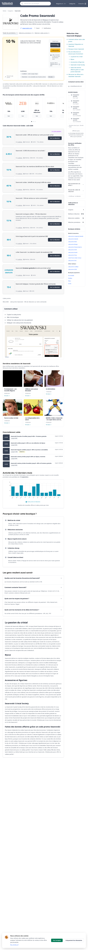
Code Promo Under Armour (74, 258)
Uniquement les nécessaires (73, 940)
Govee (69, 283)
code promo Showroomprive (75, 247)
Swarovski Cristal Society (78, 65)
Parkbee (70, 278)
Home (4, 11)
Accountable (71, 275)
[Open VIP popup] (59, 64)
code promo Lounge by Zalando (75, 236)
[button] (82, 4)
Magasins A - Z (60, 3)
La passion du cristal (76, 56)
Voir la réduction (55, 138)
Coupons (10, 11)
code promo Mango (73, 244)
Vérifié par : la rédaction (75, 196)
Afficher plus (76, 131)
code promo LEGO (72, 269)
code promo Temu (72, 255)
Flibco (69, 281)
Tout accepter (57, 940)
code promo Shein (72, 241)
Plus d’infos (13, 945)
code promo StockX (72, 252)
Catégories (72, 3)
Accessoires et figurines (77, 62)
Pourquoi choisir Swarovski (76, 49)
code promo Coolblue (73, 266)
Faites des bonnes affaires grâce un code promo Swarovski (77, 69)
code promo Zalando (73, 239)
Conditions (19, 142)
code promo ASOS (72, 249)
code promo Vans (72, 260)
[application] (33, 492)
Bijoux (72, 59)
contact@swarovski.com (76, 86)
